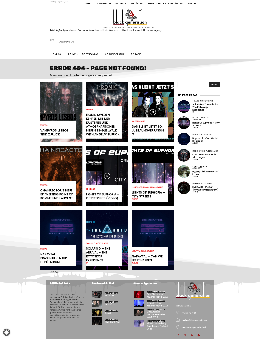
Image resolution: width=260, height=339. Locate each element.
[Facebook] (178, 335)
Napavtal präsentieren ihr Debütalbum (53, 258)
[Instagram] (185, 335)
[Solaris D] (97, 294)
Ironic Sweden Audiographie (205, 151)
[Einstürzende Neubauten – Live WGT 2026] (139, 312)
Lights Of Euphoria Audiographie (147, 187)
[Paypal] (191, 335)
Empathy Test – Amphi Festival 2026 (157, 304)
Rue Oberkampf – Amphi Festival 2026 (157, 295)
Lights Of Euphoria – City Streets (148, 194)
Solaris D (109, 295)
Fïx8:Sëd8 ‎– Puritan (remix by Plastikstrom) (205, 188)
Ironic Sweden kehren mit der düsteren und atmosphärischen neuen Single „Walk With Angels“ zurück (102, 124)
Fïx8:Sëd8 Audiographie (202, 183)
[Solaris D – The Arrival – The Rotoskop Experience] (184, 106)
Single (135, 199)
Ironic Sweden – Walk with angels (204, 156)
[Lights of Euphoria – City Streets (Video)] (107, 176)
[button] (6, 332)
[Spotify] (198, 335)
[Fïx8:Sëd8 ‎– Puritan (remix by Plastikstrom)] (184, 187)
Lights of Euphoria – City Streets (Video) (102, 196)
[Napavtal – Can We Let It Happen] (153, 240)
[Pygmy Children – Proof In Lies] (184, 171)
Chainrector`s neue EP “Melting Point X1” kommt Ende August (56, 194)
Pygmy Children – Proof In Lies (205, 173)
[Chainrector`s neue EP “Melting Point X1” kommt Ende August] (61, 176)
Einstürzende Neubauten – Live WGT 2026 (156, 314)
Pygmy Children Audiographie (199, 167)
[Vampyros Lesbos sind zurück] (61, 112)
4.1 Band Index (111, 293)
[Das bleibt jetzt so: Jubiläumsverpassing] (153, 112)
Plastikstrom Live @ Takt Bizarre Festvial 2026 (157, 326)
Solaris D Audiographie (97, 243)
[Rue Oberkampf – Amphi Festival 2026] (139, 294)
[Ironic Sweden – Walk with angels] (184, 155)
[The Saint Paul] (97, 321)
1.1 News (44, 125)
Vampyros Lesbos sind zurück (54, 132)
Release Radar (187, 95)
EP (87, 263)
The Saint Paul (112, 321)
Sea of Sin (110, 304)
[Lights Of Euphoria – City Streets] (153, 176)
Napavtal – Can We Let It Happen (147, 258)
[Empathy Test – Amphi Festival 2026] (139, 303)
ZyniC (108, 313)
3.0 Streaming (138, 121)
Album (135, 263)
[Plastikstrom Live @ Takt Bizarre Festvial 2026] (139, 324)
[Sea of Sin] (97, 303)
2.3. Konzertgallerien (156, 292)
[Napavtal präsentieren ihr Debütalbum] (61, 240)
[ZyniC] (97, 312)
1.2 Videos (90, 189)
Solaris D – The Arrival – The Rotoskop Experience (98, 254)
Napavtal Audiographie (143, 251)
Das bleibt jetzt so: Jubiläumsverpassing (148, 130)
